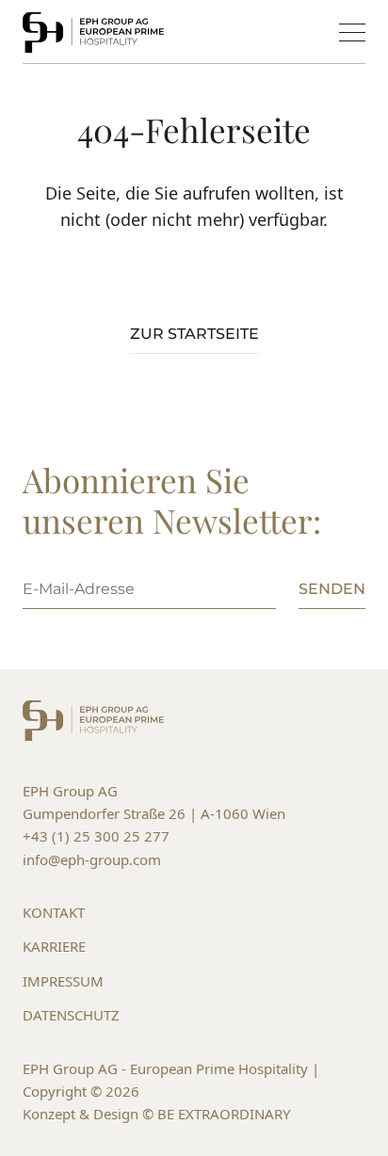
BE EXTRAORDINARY (223, 1113)
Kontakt (54, 912)
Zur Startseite (194, 334)
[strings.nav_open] (352, 32)
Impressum (63, 980)
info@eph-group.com (92, 859)
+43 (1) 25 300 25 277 (96, 836)
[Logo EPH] (93, 32)
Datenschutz (71, 1014)
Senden (332, 589)
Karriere (54, 946)
